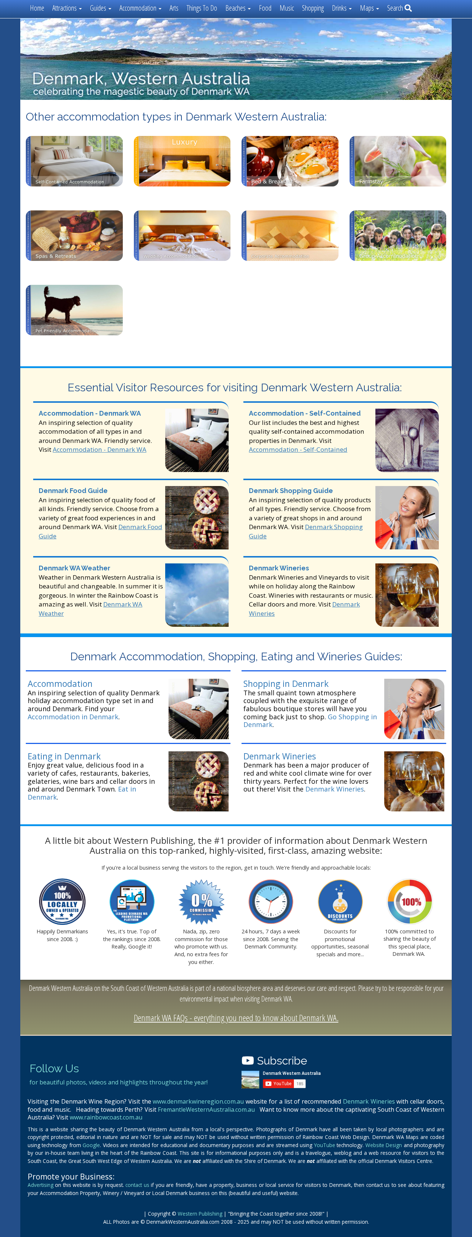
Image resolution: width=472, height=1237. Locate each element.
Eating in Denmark (64, 756)
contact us (137, 1184)
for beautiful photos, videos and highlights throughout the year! (119, 1082)
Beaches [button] (236, 8)
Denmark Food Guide (73, 491)
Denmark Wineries (279, 568)
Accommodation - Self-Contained (305, 413)
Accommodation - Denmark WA (90, 413)
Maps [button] (367, 8)
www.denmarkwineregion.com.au (198, 1101)
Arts (174, 8)
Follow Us (54, 1068)
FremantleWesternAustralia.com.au (206, 1109)
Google (91, 1145)
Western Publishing (200, 1213)
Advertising (40, 1184)
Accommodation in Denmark (73, 716)
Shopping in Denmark (286, 683)
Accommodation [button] (138, 8)
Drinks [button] (340, 8)
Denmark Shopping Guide (291, 491)
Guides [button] (99, 8)
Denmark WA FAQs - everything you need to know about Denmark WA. (236, 1017)
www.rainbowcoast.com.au (106, 1117)
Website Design (383, 1145)
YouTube (324, 1145)
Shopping (313, 8)
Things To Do (202, 8)
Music (287, 8)
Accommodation (60, 683)
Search (396, 8)
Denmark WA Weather (74, 568)
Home (37, 8)
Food (265, 8)
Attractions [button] (65, 8)
